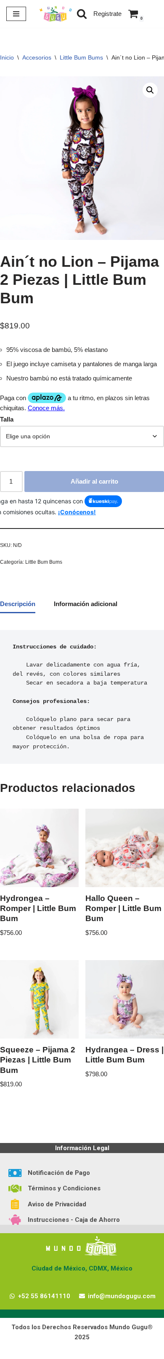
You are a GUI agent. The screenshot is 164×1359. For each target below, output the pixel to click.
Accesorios (36, 57)
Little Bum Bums (81, 57)
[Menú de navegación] (16, 14)
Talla (6, 419)
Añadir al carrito (94, 481)
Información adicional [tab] (85, 603)
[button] (150, 90)
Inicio (7, 57)
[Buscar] (82, 13)
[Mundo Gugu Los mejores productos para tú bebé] (55, 14)
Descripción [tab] (17, 603)
